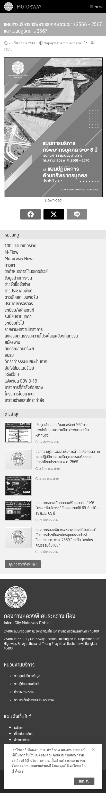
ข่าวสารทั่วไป (22, 740)
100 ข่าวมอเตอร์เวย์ (20, 245)
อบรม (9, 355)
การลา (10, 265)
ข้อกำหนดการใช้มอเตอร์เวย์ (26, 271)
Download (53, 200)
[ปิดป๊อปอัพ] (93, 749)
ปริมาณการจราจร (19, 303)
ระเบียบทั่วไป (14, 323)
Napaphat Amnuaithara (62, 43)
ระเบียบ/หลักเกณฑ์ (19, 310)
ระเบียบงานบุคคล (18, 316)
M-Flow (12, 252)
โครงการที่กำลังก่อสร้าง (24, 387)
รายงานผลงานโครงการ (24, 329)
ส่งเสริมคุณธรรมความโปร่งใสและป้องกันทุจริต (41, 336)
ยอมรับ (84, 781)
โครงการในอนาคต (19, 394)
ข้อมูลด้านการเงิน (18, 278)
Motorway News (19, 258)
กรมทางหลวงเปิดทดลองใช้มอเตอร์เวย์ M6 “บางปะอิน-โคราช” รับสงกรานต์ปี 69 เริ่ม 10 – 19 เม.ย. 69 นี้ (67, 508)
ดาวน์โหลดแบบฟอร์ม (21, 297)
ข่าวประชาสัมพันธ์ (18, 290)
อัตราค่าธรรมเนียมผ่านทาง (26, 361)
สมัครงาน (12, 342)
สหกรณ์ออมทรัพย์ (19, 348)
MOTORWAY (29, 6)
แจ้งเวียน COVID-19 (21, 381)
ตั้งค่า (19, 771)
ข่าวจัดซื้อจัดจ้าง (17, 284)
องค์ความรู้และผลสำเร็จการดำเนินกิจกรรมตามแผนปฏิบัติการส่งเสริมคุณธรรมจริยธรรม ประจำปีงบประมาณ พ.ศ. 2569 (68, 456)
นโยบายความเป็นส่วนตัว (48, 761)
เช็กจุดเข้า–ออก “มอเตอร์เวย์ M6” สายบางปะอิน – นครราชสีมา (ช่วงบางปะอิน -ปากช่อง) (62, 429)
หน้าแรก (19, 727)
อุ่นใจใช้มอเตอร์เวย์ (19, 368)
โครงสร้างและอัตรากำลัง (24, 400)
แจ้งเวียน (12, 374)
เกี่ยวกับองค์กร (23, 733)
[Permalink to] (18, 486)
